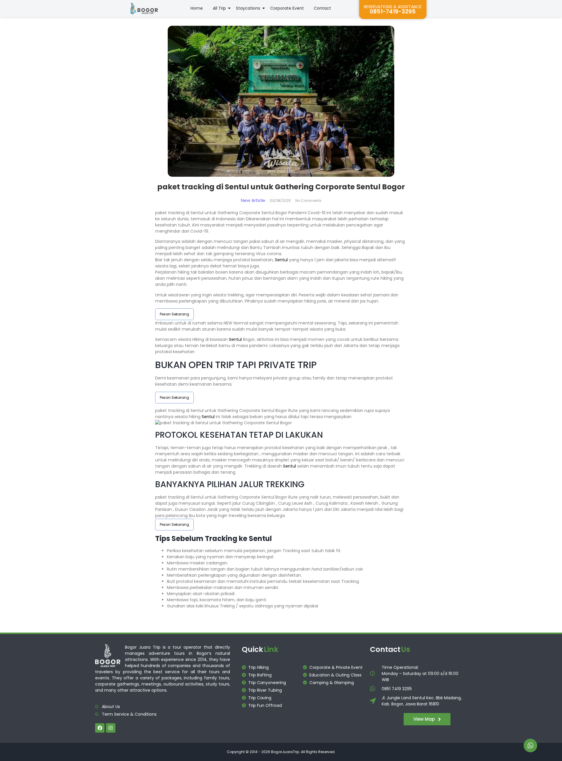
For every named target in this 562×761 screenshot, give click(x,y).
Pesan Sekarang (174, 314)
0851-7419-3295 (393, 12)
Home (197, 8)
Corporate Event (287, 8)
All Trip (219, 8)
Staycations (248, 8)
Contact (322, 8)
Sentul (281, 260)
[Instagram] (110, 728)
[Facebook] (99, 728)
